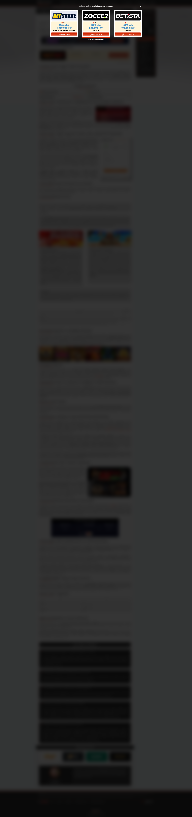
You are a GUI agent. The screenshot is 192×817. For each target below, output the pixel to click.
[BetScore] (64, 15)
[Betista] (128, 15)
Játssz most (96, 34)
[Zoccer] (96, 15)
